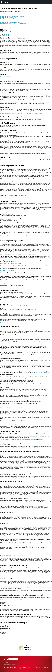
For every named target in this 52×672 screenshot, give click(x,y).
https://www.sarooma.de (5, 559)
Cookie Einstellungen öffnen (5, 76)
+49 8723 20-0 (6, 633)
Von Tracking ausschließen (5, 322)
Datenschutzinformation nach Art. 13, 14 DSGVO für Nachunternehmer (13, 23)
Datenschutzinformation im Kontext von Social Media (9, 15)
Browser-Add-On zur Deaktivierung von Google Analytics (10, 263)
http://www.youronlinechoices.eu (39, 372)
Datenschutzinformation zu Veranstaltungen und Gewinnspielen (11, 18)
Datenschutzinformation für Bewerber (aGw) (8, 17)
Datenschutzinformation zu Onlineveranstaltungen (9, 21)
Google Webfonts (15, 411)
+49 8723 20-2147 (6, 34)
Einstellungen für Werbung (35, 279)
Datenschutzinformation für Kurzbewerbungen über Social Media (12, 16)
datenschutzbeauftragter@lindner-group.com (8, 634)
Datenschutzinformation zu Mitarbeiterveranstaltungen (10, 22)
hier (34, 277)
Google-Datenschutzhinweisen (32, 436)
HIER (37, 447)
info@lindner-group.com (4, 35)
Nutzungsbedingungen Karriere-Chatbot (7, 24)
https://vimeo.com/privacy (31, 508)
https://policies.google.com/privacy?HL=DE (42, 470)
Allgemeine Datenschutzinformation (6, 13)
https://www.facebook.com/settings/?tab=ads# (8, 371)
